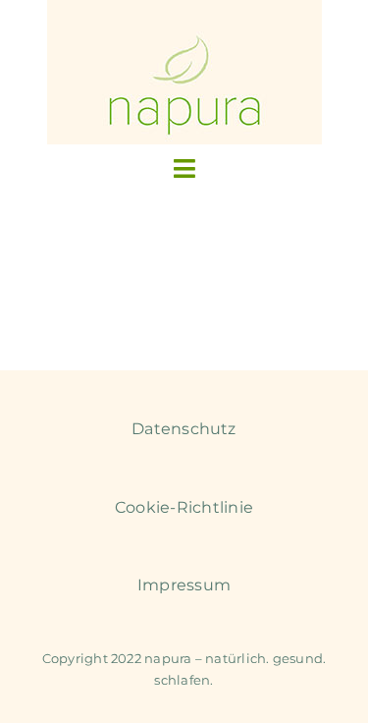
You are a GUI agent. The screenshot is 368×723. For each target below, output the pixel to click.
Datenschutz (183, 428)
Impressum (184, 585)
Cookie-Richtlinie (184, 507)
